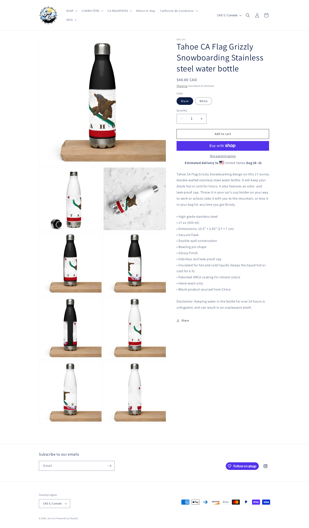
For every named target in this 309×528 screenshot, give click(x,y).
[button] (71, 10)
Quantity (182, 110)
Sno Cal (52, 518)
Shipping (182, 85)
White (203, 101)
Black (185, 101)
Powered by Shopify (67, 518)
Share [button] (185, 320)
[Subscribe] (109, 466)
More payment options (223, 155)
